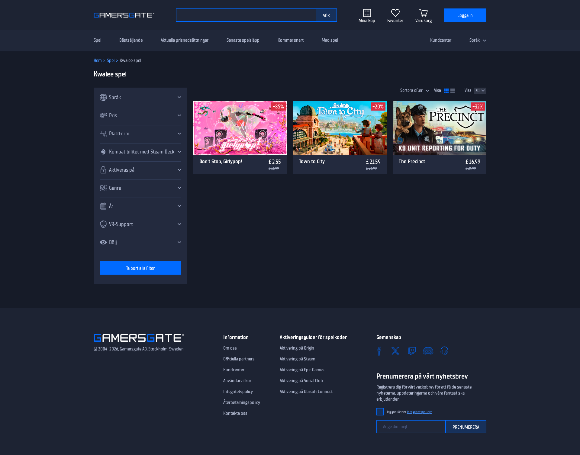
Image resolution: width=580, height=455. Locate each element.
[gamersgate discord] (428, 350)
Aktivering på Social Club (301, 381)
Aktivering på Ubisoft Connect (306, 392)
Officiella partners (239, 359)
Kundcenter (440, 40)
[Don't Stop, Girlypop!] (240, 128)
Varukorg (423, 21)
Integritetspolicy (238, 392)
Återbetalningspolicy (241, 402)
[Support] (444, 351)
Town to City (312, 161)
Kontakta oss (235, 413)
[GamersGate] (139, 343)
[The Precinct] (439, 128)
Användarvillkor (237, 381)
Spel (97, 40)
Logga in (465, 15)
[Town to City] (340, 128)
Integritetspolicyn (419, 412)
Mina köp (367, 21)
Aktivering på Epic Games (302, 370)
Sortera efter (411, 90)
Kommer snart (291, 40)
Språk (474, 40)
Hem (98, 60)
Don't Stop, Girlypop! (220, 161)
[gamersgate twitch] (412, 351)
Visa (437, 90)
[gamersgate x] (395, 351)
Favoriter (395, 21)
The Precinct (412, 161)
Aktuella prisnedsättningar (184, 40)
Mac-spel (330, 40)
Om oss (230, 348)
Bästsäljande (131, 40)
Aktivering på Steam (297, 359)
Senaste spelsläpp (243, 40)
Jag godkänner (409, 412)
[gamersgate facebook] (379, 351)
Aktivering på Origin (297, 348)
